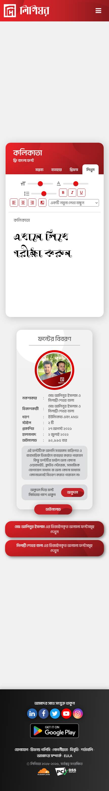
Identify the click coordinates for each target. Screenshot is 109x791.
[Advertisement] (54, 80)
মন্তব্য (39, 169)
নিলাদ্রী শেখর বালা (54, 548)
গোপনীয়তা (60, 749)
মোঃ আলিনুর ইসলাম (54, 529)
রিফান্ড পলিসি (40, 749)
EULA (68, 755)
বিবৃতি (74, 749)
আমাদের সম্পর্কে (49, 755)
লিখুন (90, 169)
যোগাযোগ (21, 749)
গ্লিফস (74, 169)
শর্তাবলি (87, 749)
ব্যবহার (56, 169)
